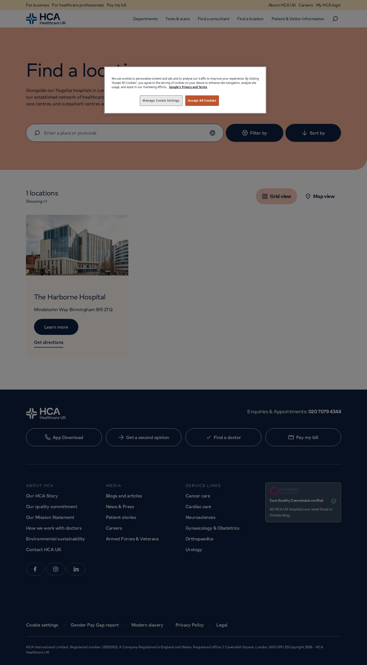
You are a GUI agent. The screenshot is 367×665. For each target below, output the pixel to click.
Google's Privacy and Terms (188, 87)
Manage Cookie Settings (161, 100)
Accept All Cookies (202, 100)
